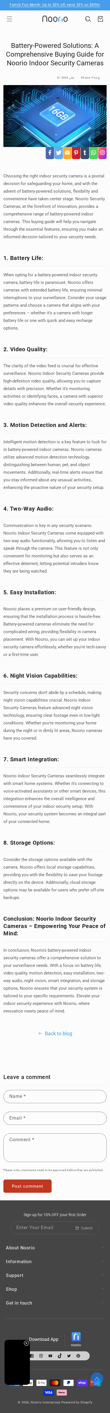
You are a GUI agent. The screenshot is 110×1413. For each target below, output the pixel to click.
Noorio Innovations (46, 1402)
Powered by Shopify (77, 1402)
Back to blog (58, 1033)
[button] (9, 19)
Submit (87, 1228)
